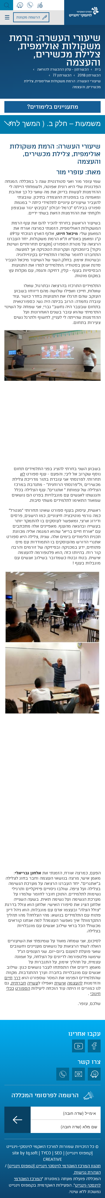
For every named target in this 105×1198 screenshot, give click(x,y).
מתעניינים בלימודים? (52, 106)
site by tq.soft (25, 1153)
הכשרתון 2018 (89, 75)
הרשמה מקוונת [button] (28, 17)
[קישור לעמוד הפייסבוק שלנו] (94, 1046)
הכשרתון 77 (62, 75)
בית (98, 69)
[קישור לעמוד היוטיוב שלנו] (78, 1046)
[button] (6, 5)
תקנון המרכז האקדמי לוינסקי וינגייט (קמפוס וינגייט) (54, 1165)
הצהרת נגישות (87, 1172)
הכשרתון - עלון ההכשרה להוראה (63, 69)
